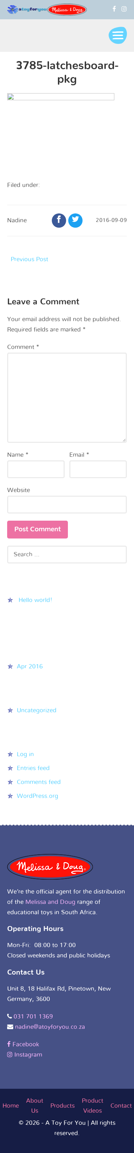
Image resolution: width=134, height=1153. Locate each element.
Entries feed (33, 768)
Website (18, 490)
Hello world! (36, 600)
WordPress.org (37, 796)
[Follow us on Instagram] (124, 9)
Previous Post (29, 259)
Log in (25, 754)
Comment (23, 347)
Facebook (25, 1044)
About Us (34, 1106)
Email (79, 455)
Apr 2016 (30, 666)
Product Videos (92, 1106)
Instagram (27, 1055)
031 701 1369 (33, 1016)
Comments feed (39, 782)
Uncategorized (36, 710)
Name (18, 455)
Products (62, 1106)
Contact (121, 1106)
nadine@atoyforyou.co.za (50, 1027)
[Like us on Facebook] (114, 9)
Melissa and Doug (50, 902)
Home (11, 1106)
